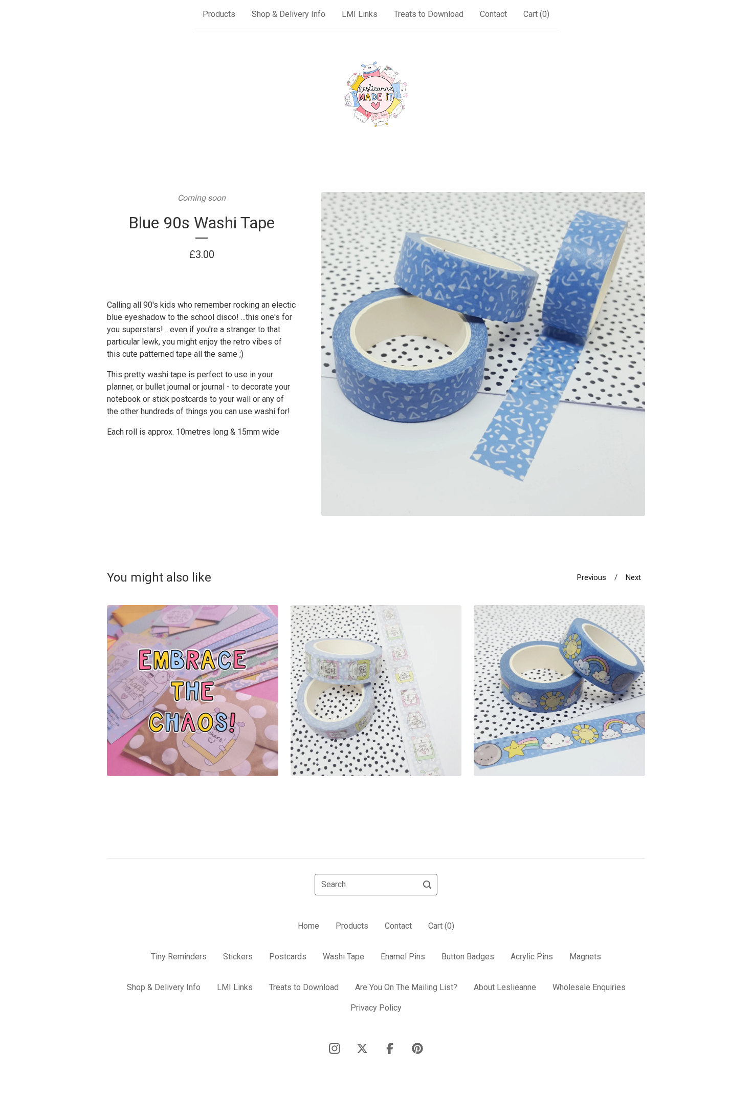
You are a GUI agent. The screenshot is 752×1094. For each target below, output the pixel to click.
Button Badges (467, 956)
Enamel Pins (403, 956)
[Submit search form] (427, 884)
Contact (493, 14)
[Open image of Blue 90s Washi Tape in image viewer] (483, 354)
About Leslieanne (505, 987)
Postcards (287, 956)
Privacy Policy (376, 1008)
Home (308, 926)
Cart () (536, 14)
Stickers (238, 956)
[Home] (376, 94)
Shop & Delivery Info (288, 14)
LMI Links (360, 14)
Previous (591, 577)
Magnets (585, 956)
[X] (362, 1048)
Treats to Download (428, 14)
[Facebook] (390, 1048)
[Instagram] (334, 1048)
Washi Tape (343, 956)
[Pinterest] (417, 1048)
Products (219, 14)
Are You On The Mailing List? (406, 987)
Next (633, 577)
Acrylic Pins (532, 956)
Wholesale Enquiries (589, 987)
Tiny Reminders (179, 956)
